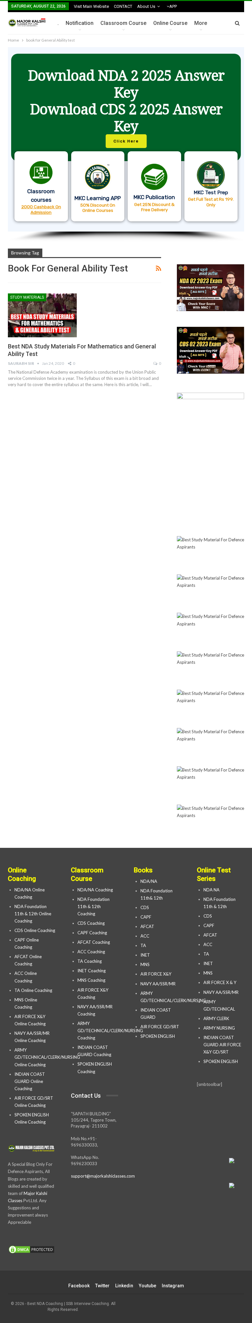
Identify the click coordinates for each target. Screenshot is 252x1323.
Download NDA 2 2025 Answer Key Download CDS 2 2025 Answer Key (126, 100)
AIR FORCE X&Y (156, 974)
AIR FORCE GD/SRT (160, 1026)
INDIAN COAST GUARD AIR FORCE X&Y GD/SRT (222, 1044)
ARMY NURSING (219, 1028)
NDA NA (211, 889)
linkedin (124, 1285)
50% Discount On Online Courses (97, 207)
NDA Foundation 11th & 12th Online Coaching (32, 913)
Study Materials (27, 297)
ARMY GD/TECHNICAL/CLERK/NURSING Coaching (110, 1030)
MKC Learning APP (97, 198)
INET (145, 955)
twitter (102, 1285)
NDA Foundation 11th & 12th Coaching (93, 906)
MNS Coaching (91, 980)
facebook (79, 1285)
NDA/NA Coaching (95, 889)
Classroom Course (123, 23)
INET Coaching (91, 970)
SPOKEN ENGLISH (158, 1036)
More (200, 23)
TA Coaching (89, 961)
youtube (147, 1285)
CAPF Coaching (92, 932)
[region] (126, 144)
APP (173, 6)
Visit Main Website (91, 6)
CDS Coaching (91, 923)
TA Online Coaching (33, 990)
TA (143, 945)
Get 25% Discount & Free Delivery (154, 207)
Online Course (170, 23)
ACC (144, 936)
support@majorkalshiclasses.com (103, 1176)
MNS (145, 964)
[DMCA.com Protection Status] (31, 1249)
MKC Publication (154, 197)
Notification (80, 23)
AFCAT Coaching (93, 942)
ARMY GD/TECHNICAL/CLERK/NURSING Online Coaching (47, 1057)
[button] (126, 139)
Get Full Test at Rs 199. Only (211, 201)
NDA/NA (148, 881)
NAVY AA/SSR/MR (158, 983)
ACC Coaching (91, 951)
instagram (173, 1285)
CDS (144, 907)
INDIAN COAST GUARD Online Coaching (29, 1081)
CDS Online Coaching (34, 930)
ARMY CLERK (216, 1018)
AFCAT (147, 926)
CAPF (145, 917)
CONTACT (123, 6)
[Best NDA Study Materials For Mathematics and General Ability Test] (42, 315)
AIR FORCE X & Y (219, 982)
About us (146, 6)
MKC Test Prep (211, 193)
